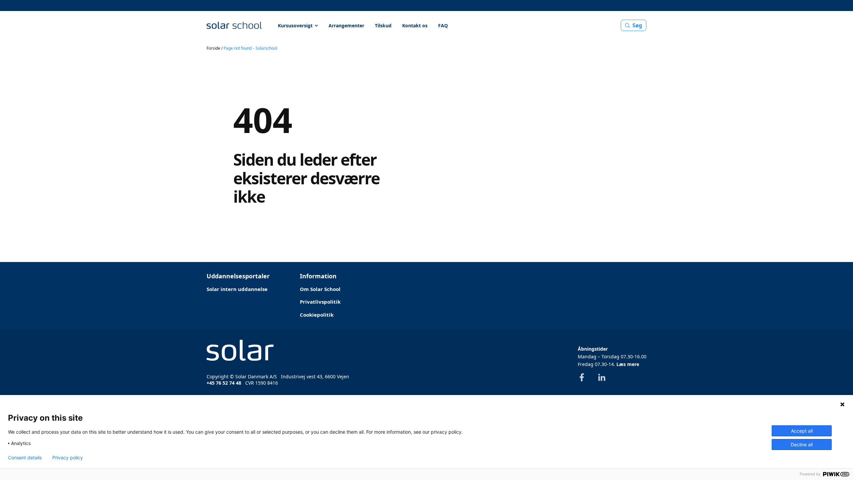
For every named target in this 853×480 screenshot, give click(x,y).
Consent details (25, 457)
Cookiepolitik (317, 314)
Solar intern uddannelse (237, 289)
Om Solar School (320, 289)
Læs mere (627, 364)
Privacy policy (67, 457)
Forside (213, 48)
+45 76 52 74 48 (224, 383)
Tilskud (383, 25)
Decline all (802, 444)
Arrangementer (346, 25)
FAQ (443, 25)
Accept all (802, 431)
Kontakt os (414, 25)
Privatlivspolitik (320, 301)
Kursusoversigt (295, 25)
